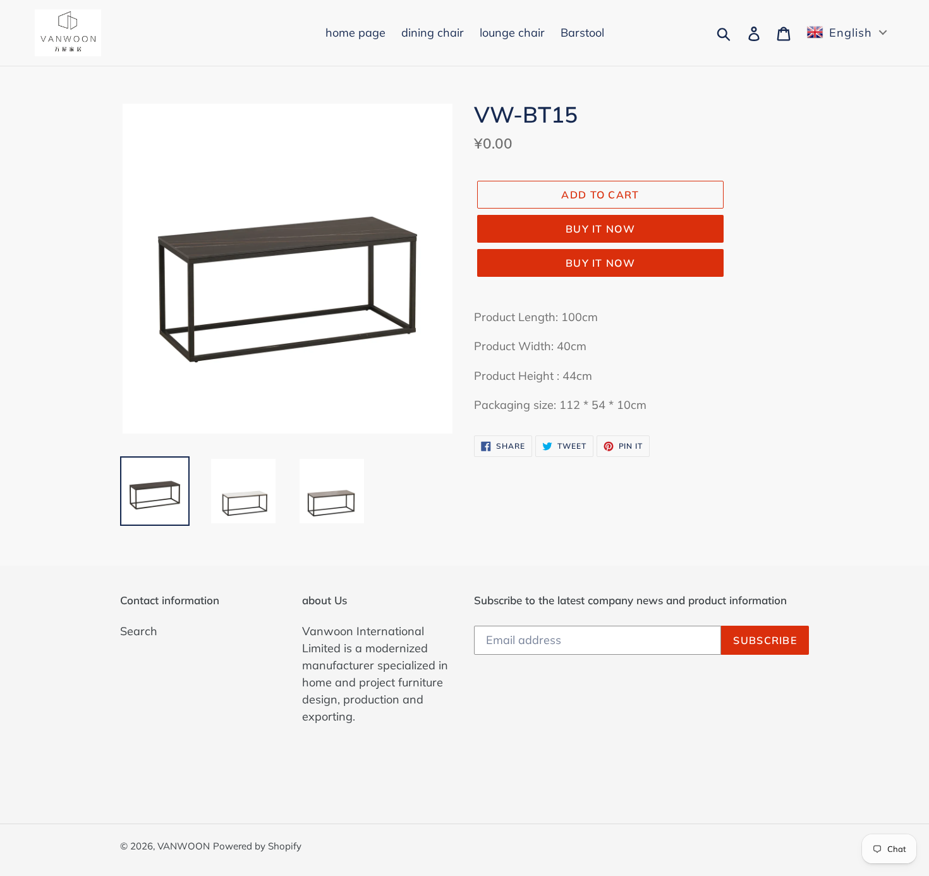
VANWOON (183, 846)
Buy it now (600, 228)
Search (138, 631)
